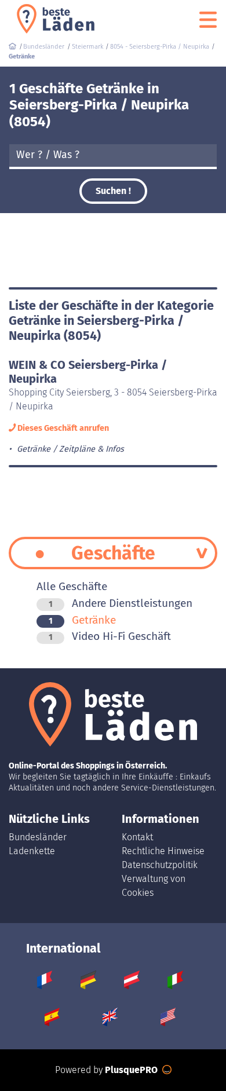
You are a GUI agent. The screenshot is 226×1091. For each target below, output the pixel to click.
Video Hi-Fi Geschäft (110, 636)
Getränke (82, 620)
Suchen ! (113, 190)
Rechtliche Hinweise (163, 850)
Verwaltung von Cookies (153, 885)
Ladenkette (32, 850)
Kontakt (137, 837)
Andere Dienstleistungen (120, 603)
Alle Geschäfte (72, 586)
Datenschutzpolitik (160, 864)
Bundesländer (38, 837)
